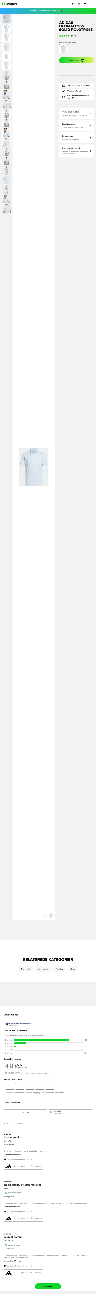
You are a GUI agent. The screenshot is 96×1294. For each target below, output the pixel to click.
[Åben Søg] (73, 4)
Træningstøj (25, 969)
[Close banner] (93, 11)
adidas (72, 969)
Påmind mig (74, 60)
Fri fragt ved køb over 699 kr (78, 86)
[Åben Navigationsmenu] (91, 4)
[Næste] (51, 915)
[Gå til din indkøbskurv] (85, 4)
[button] (6, 28)
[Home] (9, 4)
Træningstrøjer (43, 969)
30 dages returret (74, 91)
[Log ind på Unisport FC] (79, 4)
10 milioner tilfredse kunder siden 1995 (78, 97)
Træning (59, 969)
